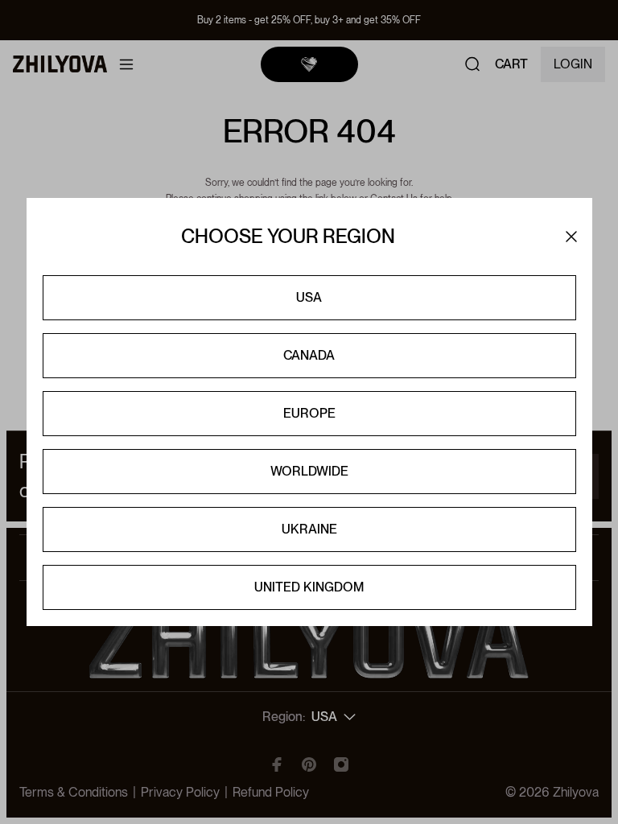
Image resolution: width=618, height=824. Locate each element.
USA (309, 297)
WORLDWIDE (309, 471)
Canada (309, 355)
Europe (309, 413)
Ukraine (309, 529)
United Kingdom (309, 587)
